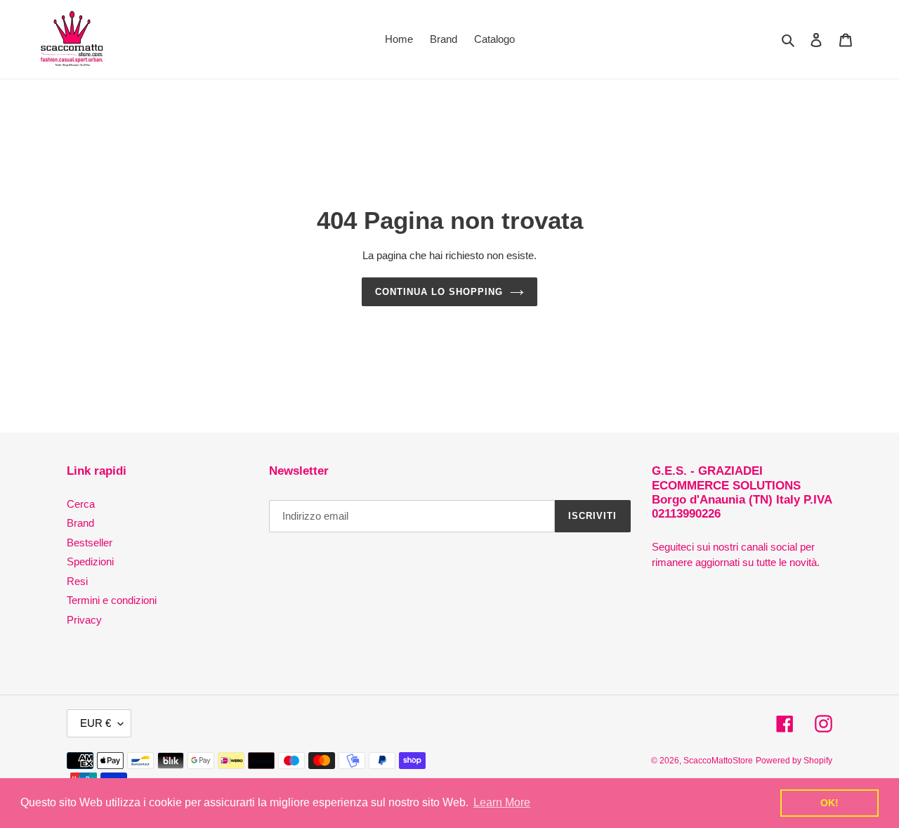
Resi (77, 581)
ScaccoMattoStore (718, 760)
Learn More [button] (501, 802)
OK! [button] (829, 802)
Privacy (84, 620)
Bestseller (89, 542)
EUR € (95, 723)
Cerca (81, 504)
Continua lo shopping (439, 292)
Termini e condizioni (112, 600)
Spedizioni (90, 561)
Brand (80, 523)
